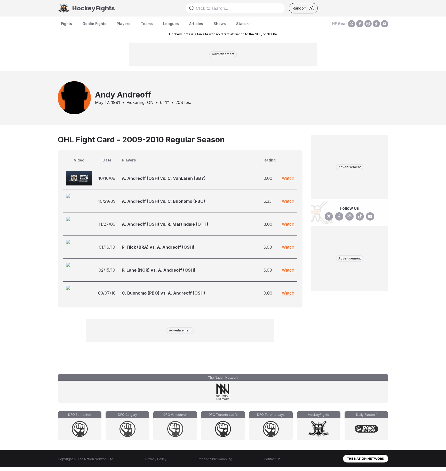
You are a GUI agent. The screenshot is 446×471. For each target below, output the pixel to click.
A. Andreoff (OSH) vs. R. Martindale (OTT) (165, 224)
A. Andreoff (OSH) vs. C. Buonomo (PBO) (163, 201)
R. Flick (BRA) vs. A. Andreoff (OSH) (158, 247)
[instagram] (368, 23)
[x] (351, 23)
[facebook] (359, 23)
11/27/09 (107, 224)
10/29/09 (107, 201)
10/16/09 (106, 178)
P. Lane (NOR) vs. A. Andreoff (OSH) (158, 270)
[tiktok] (376, 23)
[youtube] (384, 23)
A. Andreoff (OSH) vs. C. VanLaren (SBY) (164, 178)
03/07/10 (107, 293)
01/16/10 (107, 247)
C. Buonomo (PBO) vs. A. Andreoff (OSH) (163, 293)
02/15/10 (107, 270)
